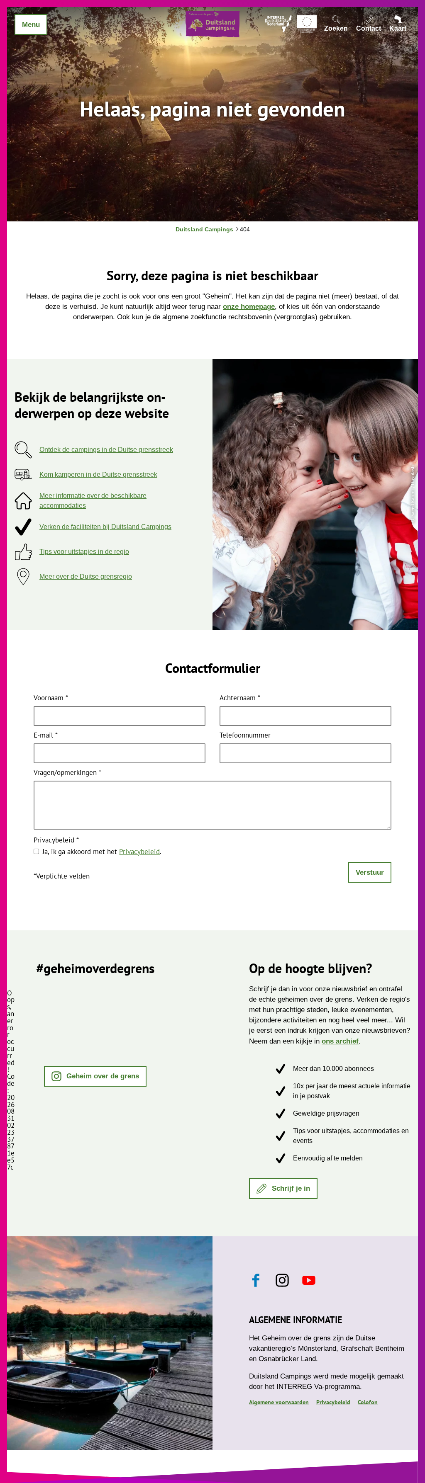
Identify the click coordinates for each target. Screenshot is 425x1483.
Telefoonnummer (245, 736)
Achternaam (240, 698)
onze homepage (249, 307)
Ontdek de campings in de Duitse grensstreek (106, 449)
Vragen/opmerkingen (67, 773)
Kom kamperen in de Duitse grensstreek (98, 474)
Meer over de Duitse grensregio (85, 576)
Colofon (368, 1402)
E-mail (46, 736)
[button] (95, 1076)
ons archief (340, 1041)
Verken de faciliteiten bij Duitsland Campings (105, 526)
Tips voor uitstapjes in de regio (84, 551)
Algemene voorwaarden (279, 1402)
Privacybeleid (56, 841)
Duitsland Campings (204, 229)
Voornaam (51, 698)
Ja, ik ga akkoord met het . (101, 851)
